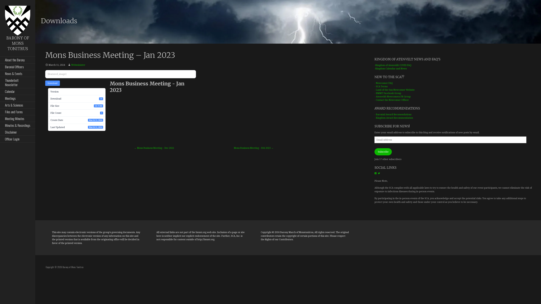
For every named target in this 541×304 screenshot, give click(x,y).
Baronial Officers (14, 66)
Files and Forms (14, 111)
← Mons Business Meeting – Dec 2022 (154, 148)
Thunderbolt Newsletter (12, 82)
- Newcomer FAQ (383, 83)
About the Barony (15, 59)
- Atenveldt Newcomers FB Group (392, 96)
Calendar (10, 91)
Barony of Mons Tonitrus (17, 43)
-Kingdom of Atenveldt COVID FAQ (392, 65)
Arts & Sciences (14, 105)
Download (52, 83)
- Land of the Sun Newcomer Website (394, 90)
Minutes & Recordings (17, 125)
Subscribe (383, 151)
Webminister (78, 65)
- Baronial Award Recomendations (392, 114)
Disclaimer (11, 132)
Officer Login (12, 138)
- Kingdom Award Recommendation (393, 118)
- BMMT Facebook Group (387, 93)
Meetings (10, 98)
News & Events (13, 73)
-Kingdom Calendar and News (390, 68)
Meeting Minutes (14, 118)
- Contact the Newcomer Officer (391, 100)
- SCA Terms (381, 86)
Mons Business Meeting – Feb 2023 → (253, 148)
